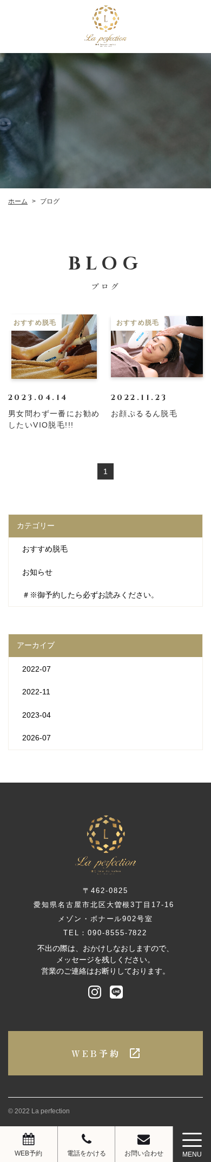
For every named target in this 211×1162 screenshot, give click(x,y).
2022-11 (36, 691)
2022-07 (36, 669)
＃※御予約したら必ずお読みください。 (90, 594)
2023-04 (36, 715)
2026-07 (36, 737)
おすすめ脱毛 (45, 548)
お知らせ (37, 572)
